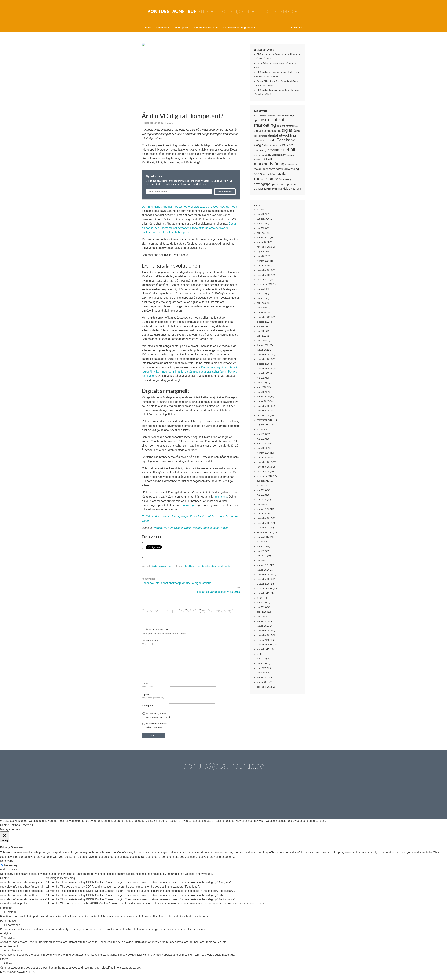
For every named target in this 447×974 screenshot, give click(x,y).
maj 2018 (261, 495)
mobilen (294, 164)
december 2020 (264, 354)
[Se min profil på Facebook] (194, 799)
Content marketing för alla (239, 27)
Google (258, 145)
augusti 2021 (263, 326)
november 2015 (264, 635)
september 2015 (264, 645)
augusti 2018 (263, 481)
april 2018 (261, 499)
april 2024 (261, 233)
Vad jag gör (182, 27)
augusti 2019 (263, 425)
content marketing (269, 122)
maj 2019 (261, 439)
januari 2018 (263, 513)
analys (291, 115)
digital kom (189, 566)
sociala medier (224, 566)
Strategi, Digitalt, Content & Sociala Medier (223, 11)
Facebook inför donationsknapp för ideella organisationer (177, 583)
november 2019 (264, 411)
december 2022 (264, 270)
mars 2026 (262, 214)
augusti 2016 (263, 593)
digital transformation (206, 566)
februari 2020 (263, 396)
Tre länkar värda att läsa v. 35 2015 (218, 591)
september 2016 (264, 588)
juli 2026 (261, 209)
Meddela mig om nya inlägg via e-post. (156, 725)
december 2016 (264, 574)
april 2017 (261, 556)
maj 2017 (261, 551)
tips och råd (278, 184)
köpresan (258, 160)
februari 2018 (263, 509)
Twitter (267, 188)
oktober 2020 (263, 364)
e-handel (270, 140)
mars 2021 (262, 340)
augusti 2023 (263, 251)
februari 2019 (263, 453)
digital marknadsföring (267, 130)
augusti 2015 (263, 649)
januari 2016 (263, 626)
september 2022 (264, 284)
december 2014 (264, 687)
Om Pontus (163, 27)
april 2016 (261, 612)
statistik (274, 179)
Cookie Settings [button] (10, 824)
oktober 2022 (263, 279)
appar (257, 120)
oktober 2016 (263, 584)
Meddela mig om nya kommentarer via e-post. (158, 715)
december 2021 (264, 317)
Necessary (10, 865)
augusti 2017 (263, 537)
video (286, 188)
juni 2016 (261, 602)
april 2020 (261, 387)
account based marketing (264, 115)
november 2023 (264, 247)
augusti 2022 (263, 289)
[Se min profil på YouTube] (213, 799)
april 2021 (261, 336)
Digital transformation (161, 566)
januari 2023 (263, 265)
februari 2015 (263, 677)
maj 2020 (261, 382)
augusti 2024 (263, 219)
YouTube (296, 188)
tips (267, 184)
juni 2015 (261, 659)
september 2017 (264, 532)
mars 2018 (262, 504)
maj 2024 (261, 228)
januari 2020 (263, 401)
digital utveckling (282, 135)
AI (277, 115)
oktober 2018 (263, 471)
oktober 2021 (263, 322)
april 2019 (261, 443)
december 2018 (264, 462)
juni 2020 (261, 378)
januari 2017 (263, 570)
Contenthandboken (206, 27)
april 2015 (261, 668)
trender (258, 188)
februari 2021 (263, 345)
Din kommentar (150, 642)
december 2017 (264, 518)
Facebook (286, 140)
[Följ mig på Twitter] (154, 799)
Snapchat (265, 174)
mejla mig (221, 496)
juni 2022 (261, 294)
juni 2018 (261, 490)
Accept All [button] (27, 824)
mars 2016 (262, 616)
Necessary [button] (6, 860)
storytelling (285, 179)
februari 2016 (263, 621)
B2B (264, 120)
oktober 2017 (263, 528)
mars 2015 (262, 673)
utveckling (277, 189)
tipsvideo (291, 184)
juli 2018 (261, 485)
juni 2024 (261, 223)
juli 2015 (261, 654)
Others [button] (4, 959)
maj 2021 (261, 331)
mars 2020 (262, 392)
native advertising (287, 169)
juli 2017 (261, 542)
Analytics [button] (5, 933)
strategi (259, 184)
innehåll (287, 149)
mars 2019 (262, 448)
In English (296, 27)
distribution (259, 141)
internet (290, 155)
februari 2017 (263, 565)
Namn (147, 684)
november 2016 (264, 579)
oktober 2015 (263, 640)
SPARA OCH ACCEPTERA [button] (17, 971)
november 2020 (264, 359)
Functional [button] (6, 907)
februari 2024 (263, 237)
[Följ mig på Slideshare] (273, 799)
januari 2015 (263, 682)
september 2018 (264, 476)
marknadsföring (269, 163)
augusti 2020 (263, 373)
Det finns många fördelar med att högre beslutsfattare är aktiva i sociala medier (190, 206)
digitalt (288, 130)
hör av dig (188, 505)
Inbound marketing (272, 145)
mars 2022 (262, 308)
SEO (256, 174)
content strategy (286, 125)
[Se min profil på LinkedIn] (174, 799)
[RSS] (293, 799)
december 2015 (264, 630)
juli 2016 (261, 598)
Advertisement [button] (9, 946)
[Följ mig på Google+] (233, 799)
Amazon (282, 115)
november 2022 (264, 275)
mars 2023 (262, 256)
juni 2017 (261, 546)
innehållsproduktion (263, 155)
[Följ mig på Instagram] (253, 799)
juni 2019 (261, 434)
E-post (153, 696)
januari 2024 (263, 242)
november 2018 (264, 467)
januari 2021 (263, 350)
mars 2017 (262, 560)
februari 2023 (263, 261)
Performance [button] (8, 920)
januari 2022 (263, 312)
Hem (148, 27)
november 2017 (264, 523)
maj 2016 (261, 607)
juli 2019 (261, 429)
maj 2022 (261, 298)
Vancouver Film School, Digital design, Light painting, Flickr (191, 527)
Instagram (279, 154)
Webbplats (147, 705)
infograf (273, 150)
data (297, 126)
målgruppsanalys (264, 168)
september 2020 (264, 368)
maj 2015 (261, 663)
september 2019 (264, 420)
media (287, 165)
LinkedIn (267, 159)
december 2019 (264, 406)
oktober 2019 (263, 415)
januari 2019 (263, 457)
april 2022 (261, 303)
